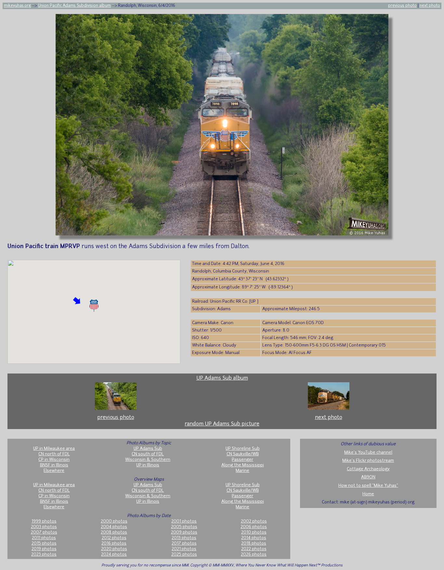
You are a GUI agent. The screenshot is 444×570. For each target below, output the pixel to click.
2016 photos (113, 543)
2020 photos (114, 549)
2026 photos (254, 554)
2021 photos (184, 549)
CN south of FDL (148, 454)
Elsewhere (54, 471)
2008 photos (114, 532)
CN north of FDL (54, 454)
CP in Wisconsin (54, 460)
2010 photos (254, 532)
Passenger (242, 460)
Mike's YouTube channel (368, 452)
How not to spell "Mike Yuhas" (368, 486)
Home (368, 494)
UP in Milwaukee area (54, 449)
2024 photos (114, 554)
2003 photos (44, 527)
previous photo (402, 6)
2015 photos (44, 543)
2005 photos (184, 527)
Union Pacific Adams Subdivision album (74, 6)
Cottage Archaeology (368, 469)
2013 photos (184, 538)
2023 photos (44, 554)
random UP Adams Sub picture (222, 424)
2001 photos (184, 521)
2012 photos (114, 538)
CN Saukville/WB (243, 454)
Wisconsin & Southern (147, 460)
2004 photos (114, 527)
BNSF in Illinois (54, 465)
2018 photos (253, 543)
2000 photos (114, 521)
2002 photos (254, 521)
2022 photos (254, 549)
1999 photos (44, 521)
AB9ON (368, 477)
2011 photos (44, 538)
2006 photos (254, 527)
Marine (242, 471)
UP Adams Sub (148, 449)
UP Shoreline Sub (243, 449)
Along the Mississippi (242, 465)
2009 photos (184, 532)
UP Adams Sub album (222, 378)
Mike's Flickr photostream (368, 461)
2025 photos (184, 554)
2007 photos (44, 532)
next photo (430, 6)
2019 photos (44, 549)
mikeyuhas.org (17, 6)
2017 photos (184, 543)
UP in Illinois (147, 465)
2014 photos (253, 538)
